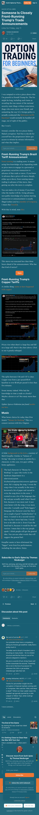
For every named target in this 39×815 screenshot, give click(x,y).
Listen (35, 33)
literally (14, 204)
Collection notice (19, 800)
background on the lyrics (18, 453)
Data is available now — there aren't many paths (14, 744)
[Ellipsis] (36, 637)
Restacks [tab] (15, 618)
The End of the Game (10, 723)
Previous (8, 604)
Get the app (29, 806)
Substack (10, 811)
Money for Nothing (16, 420)
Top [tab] (4, 717)
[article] (19, 728)
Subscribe (27, 3)
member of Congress (28, 201)
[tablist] (10, 618)
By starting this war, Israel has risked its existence (14, 726)
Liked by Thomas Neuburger (15, 639)
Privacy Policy (23, 791)
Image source (20, 89)
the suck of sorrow (12, 637)
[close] (33, 747)
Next (32, 604)
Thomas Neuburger (12, 32)
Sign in (35, 3)
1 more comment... (8, 707)
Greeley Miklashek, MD (14, 678)
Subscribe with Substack (21, 783)
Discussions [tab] (17, 717)
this (22, 209)
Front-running (7, 161)
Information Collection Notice (21, 580)
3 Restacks (25, 590)
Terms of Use (29, 578)
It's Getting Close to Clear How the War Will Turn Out (14, 739)
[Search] (35, 717)
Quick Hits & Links (9, 9)
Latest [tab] (9, 717)
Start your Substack (14, 806)
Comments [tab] (6, 618)
